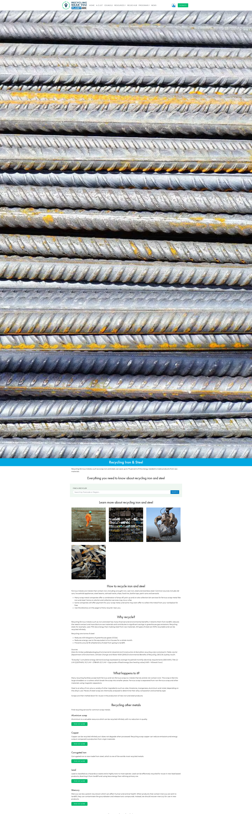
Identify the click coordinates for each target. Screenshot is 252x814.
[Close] (150, 391)
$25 (106, 414)
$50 (119, 414)
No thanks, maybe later (126, 423)
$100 (132, 414)
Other (145, 414)
